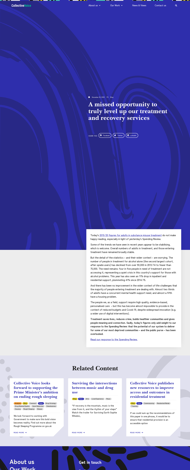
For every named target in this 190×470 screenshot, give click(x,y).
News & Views (139, 5)
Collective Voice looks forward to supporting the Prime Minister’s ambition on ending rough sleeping (36, 390)
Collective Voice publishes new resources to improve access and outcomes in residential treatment (152, 390)
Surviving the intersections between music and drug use (94, 387)
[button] (104, 135)
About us (93, 5)
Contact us (160, 5)
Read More (19, 432)
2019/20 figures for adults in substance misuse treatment (131, 235)
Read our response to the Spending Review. (114, 339)
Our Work (115, 5)
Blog (111, 97)
